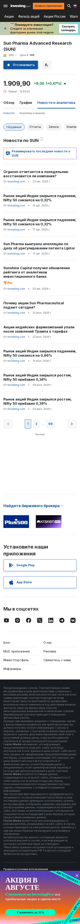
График (26, 102)
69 (50, 424)
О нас (48, 642)
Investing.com (16, 181)
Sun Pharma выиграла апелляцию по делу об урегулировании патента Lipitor (39, 246)
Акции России (54, 16)
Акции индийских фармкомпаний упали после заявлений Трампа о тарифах (38, 329)
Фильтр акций (28, 16)
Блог (6, 642)
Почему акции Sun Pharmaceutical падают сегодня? (33, 305)
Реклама (50, 651)
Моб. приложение (16, 651)
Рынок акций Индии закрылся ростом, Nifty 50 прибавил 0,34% (37, 377)
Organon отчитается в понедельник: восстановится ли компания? (36, 174)
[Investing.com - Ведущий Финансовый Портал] (20, 6)
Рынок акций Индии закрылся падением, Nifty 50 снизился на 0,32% (39, 198)
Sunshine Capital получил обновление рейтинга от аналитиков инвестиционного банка (36, 272)
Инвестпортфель (16, 660)
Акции (9, 16)
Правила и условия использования (25, 869)
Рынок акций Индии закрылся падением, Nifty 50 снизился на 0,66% (39, 353)
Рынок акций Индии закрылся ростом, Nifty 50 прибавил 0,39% (37, 401)
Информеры (12, 669)
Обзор (9, 102)
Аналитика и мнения (32, 113)
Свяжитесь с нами (57, 660)
